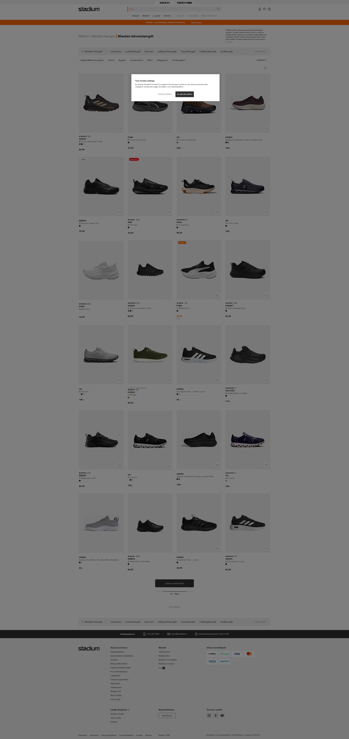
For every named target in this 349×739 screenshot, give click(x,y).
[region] (175, 88)
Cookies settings (165, 94)
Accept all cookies (184, 94)
